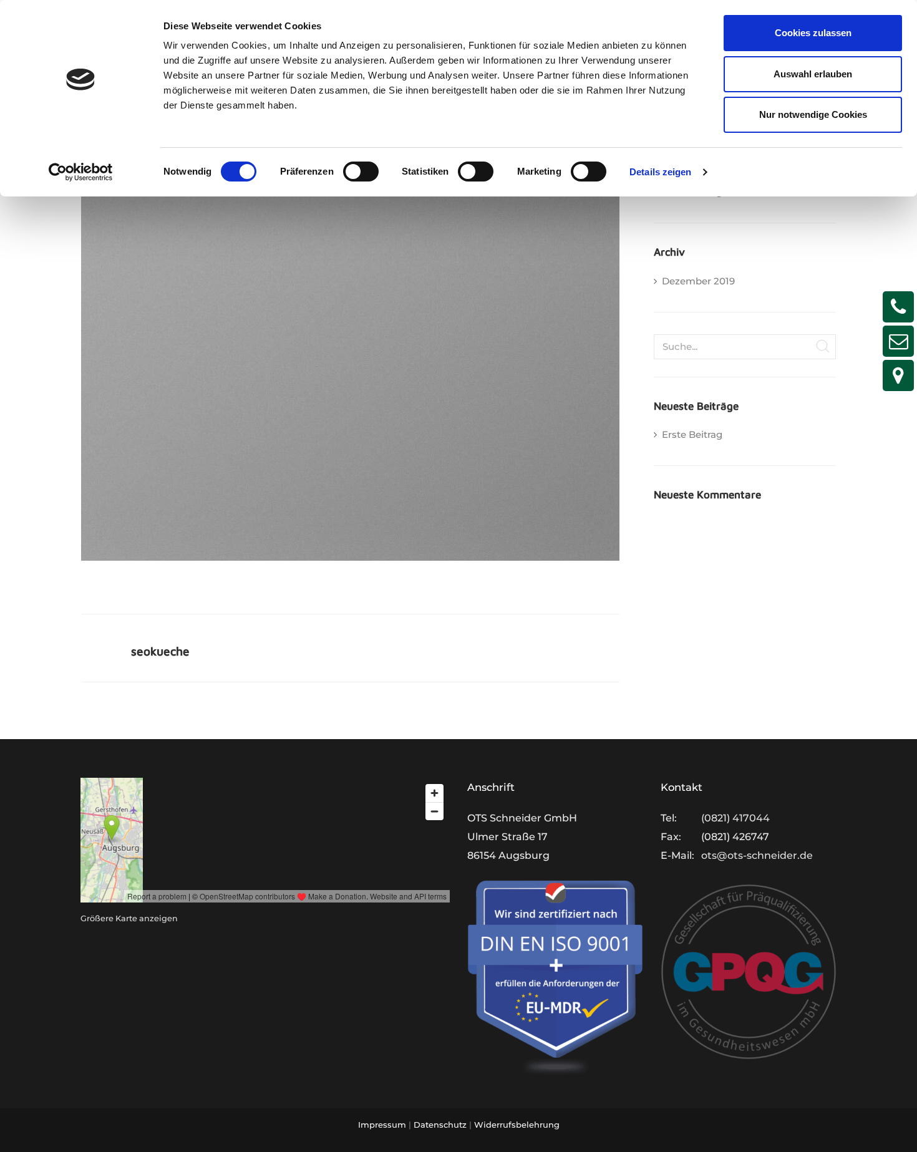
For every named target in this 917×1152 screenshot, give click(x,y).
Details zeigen (660, 172)
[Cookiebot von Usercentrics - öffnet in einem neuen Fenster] (80, 172)
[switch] (361, 172)
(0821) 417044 (735, 818)
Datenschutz (440, 1125)
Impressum (382, 1125)
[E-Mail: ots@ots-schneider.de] (898, 341)
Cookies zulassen (813, 32)
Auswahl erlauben (813, 74)
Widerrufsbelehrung (517, 1125)
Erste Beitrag (692, 434)
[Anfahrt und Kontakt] (898, 375)
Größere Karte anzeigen (129, 918)
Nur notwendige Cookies (813, 114)
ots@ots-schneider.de (757, 855)
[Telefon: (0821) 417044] (898, 306)
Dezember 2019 (698, 281)
